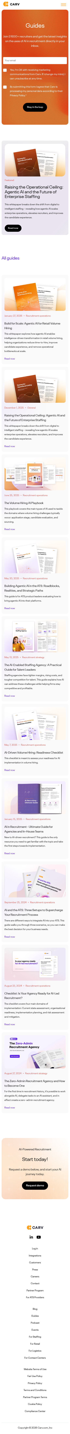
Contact (35, 1283)
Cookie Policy (35, 1404)
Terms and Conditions (35, 1390)
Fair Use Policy (35, 1376)
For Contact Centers (35, 1358)
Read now (13, 228)
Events (35, 1330)
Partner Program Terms (35, 1397)
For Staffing (35, 1337)
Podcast (35, 1323)
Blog (35, 1309)
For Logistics (35, 1351)
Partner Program (35, 1291)
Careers (35, 1277)
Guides (35, 1316)
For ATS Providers (35, 1297)
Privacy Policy (35, 1383)
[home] (11, 5)
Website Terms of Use (35, 1369)
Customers (35, 1263)
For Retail (35, 1344)
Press (35, 1270)
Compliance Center (35, 1411)
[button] (63, 5)
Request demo (35, 1185)
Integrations (35, 1256)
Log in (35, 1249)
